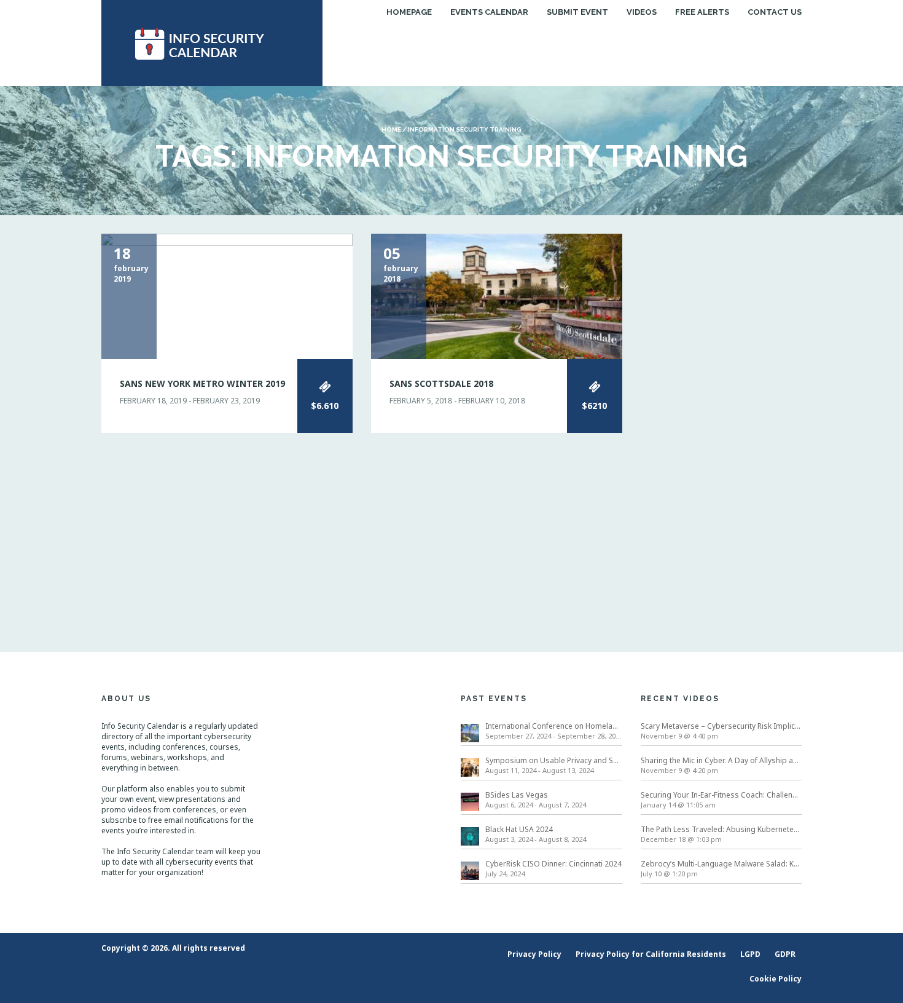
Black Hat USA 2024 (519, 829)
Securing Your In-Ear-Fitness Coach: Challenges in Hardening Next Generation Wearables (721, 795)
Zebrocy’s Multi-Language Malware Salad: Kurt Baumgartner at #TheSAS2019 (721, 863)
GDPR (785, 954)
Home (391, 129)
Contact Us (775, 12)
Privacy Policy (534, 954)
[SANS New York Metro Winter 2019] (227, 295)
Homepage (409, 12)
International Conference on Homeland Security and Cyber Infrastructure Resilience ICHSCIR (553, 726)
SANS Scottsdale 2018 (441, 383)
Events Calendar (489, 12)
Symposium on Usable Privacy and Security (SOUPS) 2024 (553, 760)
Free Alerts (702, 12)
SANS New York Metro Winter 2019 (202, 383)
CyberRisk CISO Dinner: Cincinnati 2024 (553, 863)
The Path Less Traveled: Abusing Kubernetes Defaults (721, 829)
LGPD (750, 954)
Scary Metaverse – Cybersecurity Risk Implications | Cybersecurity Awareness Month (721, 726)
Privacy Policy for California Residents (651, 954)
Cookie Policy (775, 978)
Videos (642, 12)
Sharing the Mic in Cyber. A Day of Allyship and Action (721, 760)
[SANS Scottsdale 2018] (496, 295)
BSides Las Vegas (516, 795)
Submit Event (577, 12)
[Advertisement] (721, 418)
